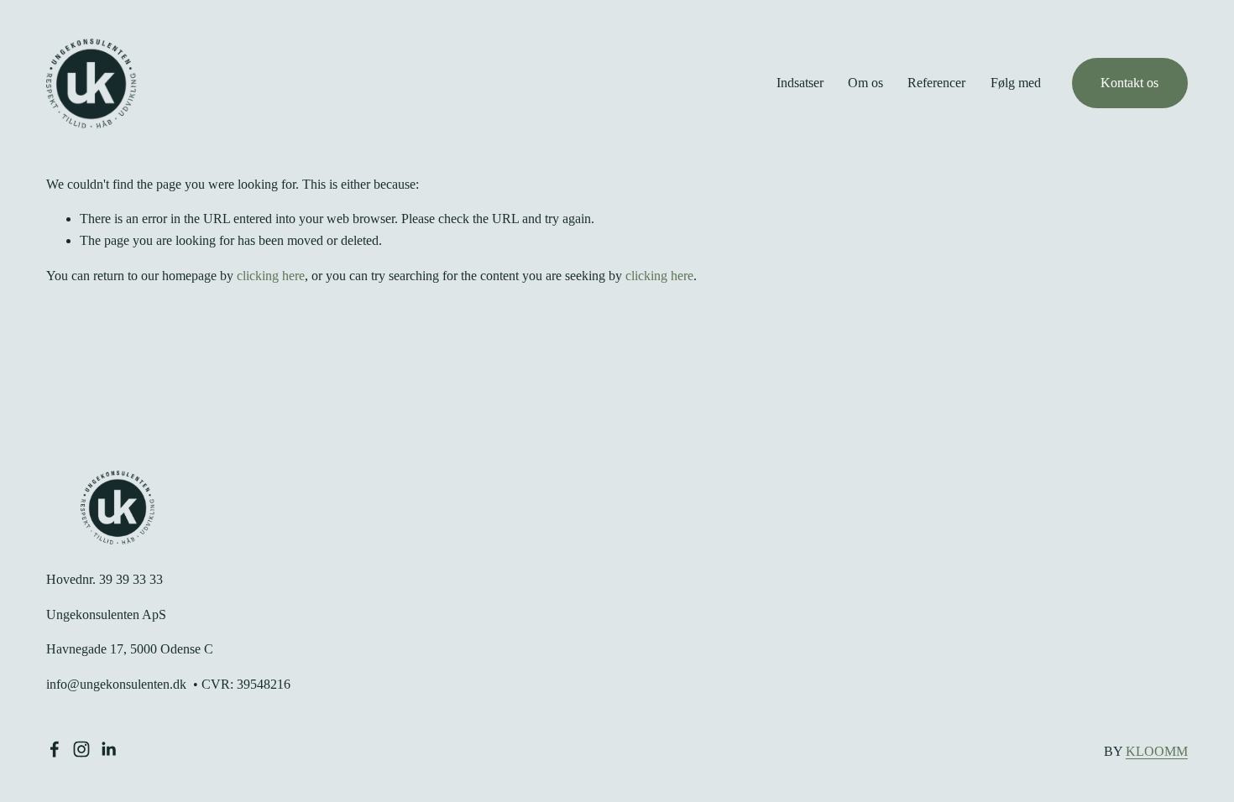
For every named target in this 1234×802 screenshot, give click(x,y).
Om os (865, 83)
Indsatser (800, 83)
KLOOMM (1157, 751)
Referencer (936, 83)
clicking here (271, 275)
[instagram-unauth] (81, 749)
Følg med (1016, 83)
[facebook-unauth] (54, 749)
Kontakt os (1129, 83)
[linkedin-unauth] (108, 749)
